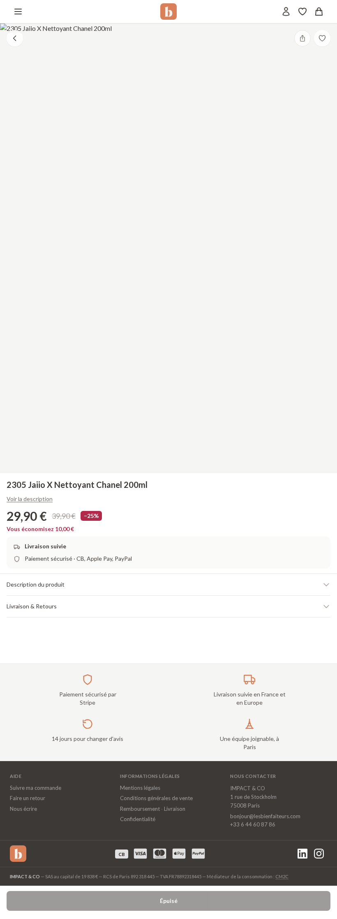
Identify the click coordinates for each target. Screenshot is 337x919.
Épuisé (169, 900)
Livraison (174, 808)
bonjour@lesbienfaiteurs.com (265, 816)
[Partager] (302, 38)
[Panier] (319, 11)
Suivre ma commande (35, 787)
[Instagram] (319, 853)
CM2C (282, 876)
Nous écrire (23, 808)
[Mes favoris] (302, 11)
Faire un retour (27, 798)
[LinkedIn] (302, 853)
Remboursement (140, 808)
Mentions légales (140, 787)
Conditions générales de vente (156, 798)
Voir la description (30, 498)
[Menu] (18, 11)
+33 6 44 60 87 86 (252, 824)
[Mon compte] (286, 11)
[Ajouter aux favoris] (322, 38)
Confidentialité (137, 819)
